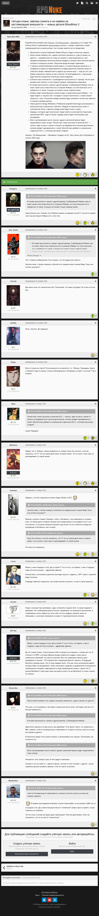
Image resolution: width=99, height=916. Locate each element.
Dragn (13, 362)
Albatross (13, 445)
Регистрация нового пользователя (27, 854)
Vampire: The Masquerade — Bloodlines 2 (64, 43)
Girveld (13, 281)
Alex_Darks (13, 230)
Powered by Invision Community (49, 907)
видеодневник (54, 45)
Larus (13, 561)
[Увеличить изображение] (55, 155)
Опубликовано (36, 36)
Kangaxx (13, 189)
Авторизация (9, 18)
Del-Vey (13, 631)
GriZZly (13, 323)
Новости (45, 27)
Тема (37, 895)
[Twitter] (55, 900)
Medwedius (13, 781)
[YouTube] (49, 900)
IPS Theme (45, 892)
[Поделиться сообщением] (95, 36)
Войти (72, 851)
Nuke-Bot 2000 (21, 27)
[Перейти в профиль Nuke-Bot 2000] (6, 23)
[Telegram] (44, 900)
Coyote (13, 602)
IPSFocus (54, 892)
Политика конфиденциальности (53, 895)
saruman (13, 490)
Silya (13, 404)
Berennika (13, 688)
